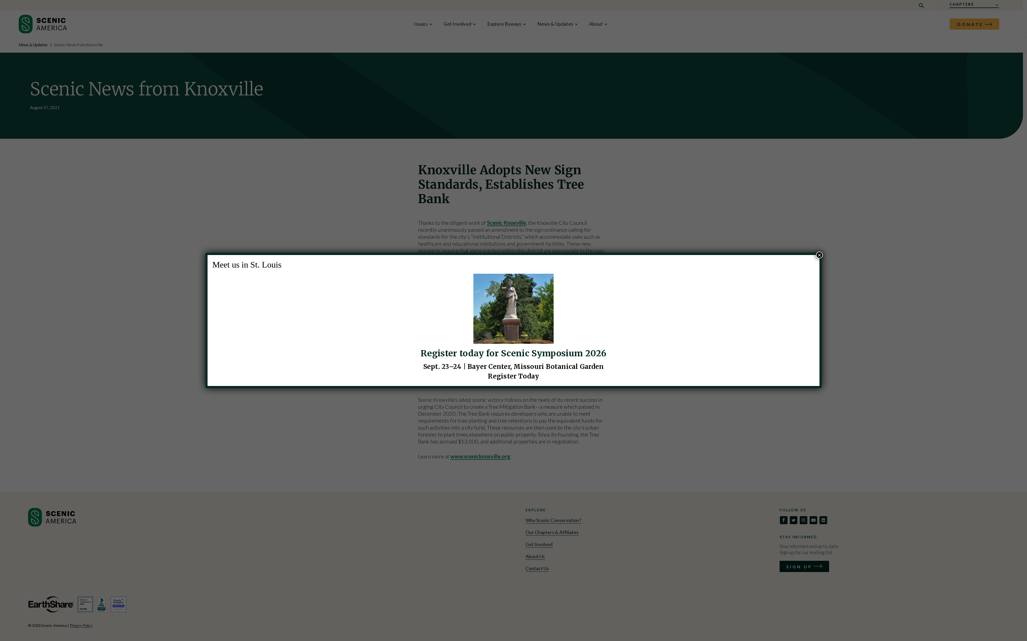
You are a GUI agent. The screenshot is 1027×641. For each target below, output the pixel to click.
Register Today (513, 376)
